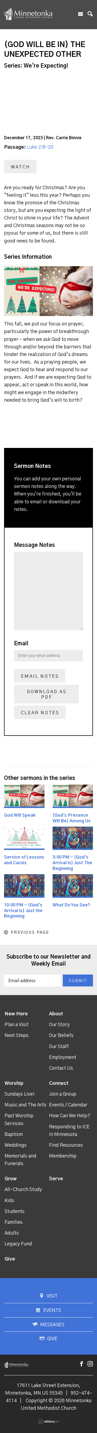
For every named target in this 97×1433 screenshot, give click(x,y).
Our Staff (59, 1046)
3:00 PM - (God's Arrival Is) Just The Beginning (72, 863)
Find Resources (66, 1145)
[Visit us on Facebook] (81, 1364)
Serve (56, 1178)
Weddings (16, 1145)
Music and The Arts (25, 1105)
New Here (16, 1014)
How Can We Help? (69, 1115)
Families (14, 1222)
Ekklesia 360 (48, 1421)
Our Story (59, 1024)
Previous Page (30, 932)
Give (10, 1259)
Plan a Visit (17, 1024)
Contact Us (61, 1068)
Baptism (14, 1134)
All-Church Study (23, 1189)
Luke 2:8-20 (40, 147)
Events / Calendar (68, 1105)
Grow (11, 1178)
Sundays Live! (19, 1094)
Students (15, 1211)
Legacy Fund (18, 1244)
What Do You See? (71, 905)
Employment (62, 1057)
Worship (14, 1083)
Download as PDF (47, 694)
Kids (9, 1200)
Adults (12, 1233)
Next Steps (17, 1035)
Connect (58, 1083)
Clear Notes (40, 713)
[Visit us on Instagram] (90, 1364)
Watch (20, 167)
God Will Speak (20, 815)
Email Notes (40, 676)
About (56, 1014)
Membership (63, 1156)
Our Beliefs (61, 1035)
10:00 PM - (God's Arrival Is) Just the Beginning (23, 911)
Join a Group (62, 1094)
